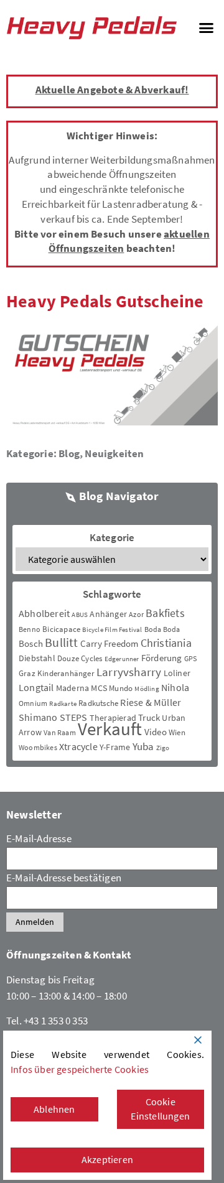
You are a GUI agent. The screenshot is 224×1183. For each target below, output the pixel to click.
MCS (99, 688)
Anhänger (108, 613)
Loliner (177, 673)
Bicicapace (61, 629)
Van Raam (60, 732)
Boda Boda (162, 629)
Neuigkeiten (114, 453)
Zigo (163, 748)
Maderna (72, 688)
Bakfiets (165, 613)
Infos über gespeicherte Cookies (80, 1069)
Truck (149, 717)
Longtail (36, 687)
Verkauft (110, 728)
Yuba (143, 746)
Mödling (146, 689)
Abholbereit (44, 613)
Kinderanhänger (66, 673)
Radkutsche (98, 703)
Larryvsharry (128, 671)
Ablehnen (54, 1109)
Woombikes (38, 747)
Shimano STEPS (53, 717)
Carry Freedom (109, 643)
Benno (29, 629)
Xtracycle (78, 746)
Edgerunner (122, 659)
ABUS (80, 615)
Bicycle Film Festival (112, 630)
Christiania (166, 643)
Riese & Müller (150, 702)
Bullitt (61, 642)
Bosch (31, 643)
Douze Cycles (79, 658)
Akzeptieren (107, 1159)
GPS (190, 658)
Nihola (175, 687)
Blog (69, 453)
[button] (206, 28)
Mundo (121, 688)
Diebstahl (37, 658)
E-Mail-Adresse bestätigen (63, 877)
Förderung (161, 658)
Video (155, 732)
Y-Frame (115, 747)
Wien (177, 732)
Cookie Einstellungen (160, 1109)
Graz (27, 673)
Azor (136, 614)
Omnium (33, 703)
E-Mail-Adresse (39, 838)
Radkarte (63, 704)
